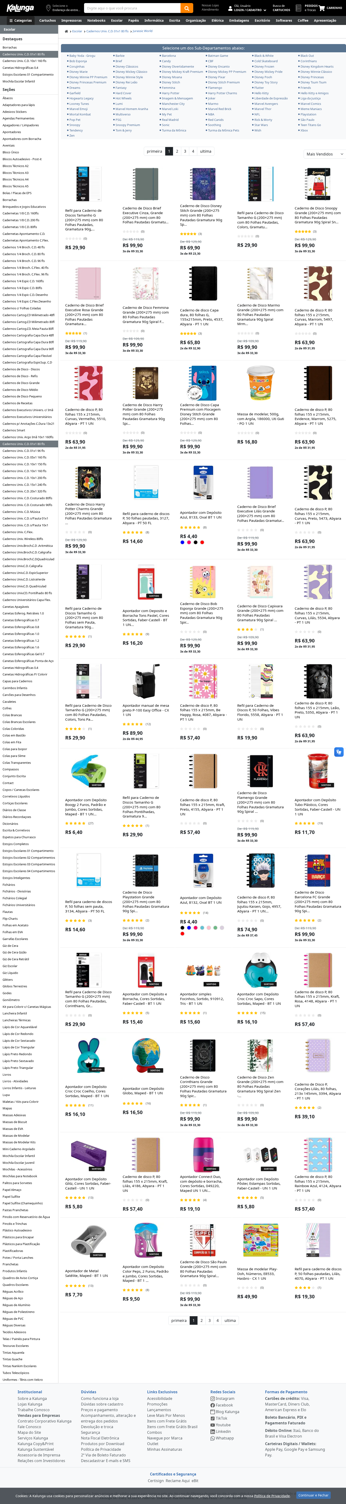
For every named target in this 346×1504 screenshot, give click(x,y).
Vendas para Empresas (39, 1415)
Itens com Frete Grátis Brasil (172, 1426)
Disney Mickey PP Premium (227, 71)
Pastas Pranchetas (15, 1210)
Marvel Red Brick (219, 109)
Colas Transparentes (17, 762)
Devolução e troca (97, 1426)
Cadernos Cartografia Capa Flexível (27, 356)
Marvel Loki (170, 109)
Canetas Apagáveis (16, 607)
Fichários (9, 885)
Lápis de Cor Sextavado (19, 1040)
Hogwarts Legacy (81, 98)
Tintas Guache (12, 1359)
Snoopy (74, 125)
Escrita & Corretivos (16, 830)
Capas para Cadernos (17, 681)
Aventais (9, 145)
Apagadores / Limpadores (21, 125)
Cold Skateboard (266, 61)
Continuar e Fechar (313, 1495)
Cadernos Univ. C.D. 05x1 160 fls (24, 457)
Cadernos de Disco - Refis (20, 376)
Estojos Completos (16, 844)
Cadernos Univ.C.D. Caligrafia (22, 566)
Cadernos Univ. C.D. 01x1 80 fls (24, 54)
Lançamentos (159, 1409)
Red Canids (216, 120)
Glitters (8, 979)
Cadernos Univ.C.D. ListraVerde (24, 579)
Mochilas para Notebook (20, 1176)
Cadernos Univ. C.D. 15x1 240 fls (24, 484)
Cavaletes (9, 701)
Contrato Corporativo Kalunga (45, 1421)
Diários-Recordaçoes (17, 817)
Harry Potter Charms (222, 93)
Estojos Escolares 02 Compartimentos (29, 857)
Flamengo (215, 88)
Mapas (7, 1108)
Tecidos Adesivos (14, 1332)
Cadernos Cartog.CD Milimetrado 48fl (29, 315)
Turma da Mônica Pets (223, 130)
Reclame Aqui (178, 1480)
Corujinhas (76, 66)
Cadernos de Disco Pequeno (22, 396)
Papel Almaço (12, 1190)
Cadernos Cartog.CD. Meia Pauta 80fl (28, 329)
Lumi (119, 104)
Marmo (213, 104)
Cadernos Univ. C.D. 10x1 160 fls (24, 61)
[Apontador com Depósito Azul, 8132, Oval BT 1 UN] (203, 870)
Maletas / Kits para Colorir (21, 1101)
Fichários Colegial (15, 898)
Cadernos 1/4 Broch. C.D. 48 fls (24, 247)
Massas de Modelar (16, 1135)
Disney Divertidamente (178, 66)
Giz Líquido (10, 973)
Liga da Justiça (311, 98)
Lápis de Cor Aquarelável (20, 1027)
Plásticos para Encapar (18, 1237)
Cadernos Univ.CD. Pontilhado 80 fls (27, 593)
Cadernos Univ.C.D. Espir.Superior (25, 573)
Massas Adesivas (14, 1115)
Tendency (76, 130)
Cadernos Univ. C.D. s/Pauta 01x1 (25, 518)
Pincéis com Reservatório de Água (26, 1217)
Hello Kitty (261, 93)
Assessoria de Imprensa (39, 1455)
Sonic (165, 125)
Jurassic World (143, 31)
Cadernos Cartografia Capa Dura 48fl (28, 335)
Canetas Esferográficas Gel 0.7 (23, 654)
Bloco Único (11, 152)
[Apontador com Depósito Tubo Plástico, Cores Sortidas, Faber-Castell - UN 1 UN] (318, 771)
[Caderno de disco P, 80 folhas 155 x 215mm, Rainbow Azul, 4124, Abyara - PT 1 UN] (318, 1155)
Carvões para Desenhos (19, 695)
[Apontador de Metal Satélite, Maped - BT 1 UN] (88, 1240)
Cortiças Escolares (15, 803)
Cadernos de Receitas (17, 403)
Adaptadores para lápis (19, 105)
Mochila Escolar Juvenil (18, 1163)
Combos (154, 1432)
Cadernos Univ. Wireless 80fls (23, 539)
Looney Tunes (79, 104)
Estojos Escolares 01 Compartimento (28, 74)
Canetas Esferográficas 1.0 (21, 634)
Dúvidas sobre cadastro (102, 1404)
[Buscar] (187, 8)
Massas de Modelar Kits (19, 1142)
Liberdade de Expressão (271, 98)
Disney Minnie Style (129, 77)
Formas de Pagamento (286, 1391)
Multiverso (123, 114)
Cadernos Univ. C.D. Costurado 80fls (27, 498)
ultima (205, 151)
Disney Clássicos (127, 66)
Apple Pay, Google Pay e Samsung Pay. (295, 1449)
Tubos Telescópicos (16, 1373)
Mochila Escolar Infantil (19, 81)
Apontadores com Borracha (22, 139)
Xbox (304, 130)
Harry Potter (170, 93)
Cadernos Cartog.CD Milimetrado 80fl (29, 322)
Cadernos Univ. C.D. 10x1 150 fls (24, 464)
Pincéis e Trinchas (15, 1224)
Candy (166, 61)
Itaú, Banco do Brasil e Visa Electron (292, 1433)
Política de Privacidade (101, 1449)
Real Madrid (170, 120)
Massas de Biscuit (15, 1122)
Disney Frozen (264, 66)
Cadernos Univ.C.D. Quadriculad (24, 586)
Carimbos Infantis (15, 688)
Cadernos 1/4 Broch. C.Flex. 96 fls (25, 274)
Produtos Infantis (15, 1271)
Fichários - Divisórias (17, 891)
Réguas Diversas (14, 1325)
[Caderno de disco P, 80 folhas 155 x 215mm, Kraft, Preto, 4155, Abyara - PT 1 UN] (203, 771)
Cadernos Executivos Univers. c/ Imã (28, 410)
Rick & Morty (263, 120)
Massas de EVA (13, 1129)
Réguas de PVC (13, 1318)
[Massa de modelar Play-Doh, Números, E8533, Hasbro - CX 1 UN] (260, 1240)
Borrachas (10, 47)
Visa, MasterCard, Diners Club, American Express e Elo (287, 1404)
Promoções (157, 1404)
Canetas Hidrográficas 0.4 (20, 67)
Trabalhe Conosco (34, 1409)
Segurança (90, 1432)
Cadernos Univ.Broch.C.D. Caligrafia (27, 552)
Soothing (214, 125)
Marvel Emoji (78, 109)
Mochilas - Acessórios (17, 1169)
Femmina (168, 88)
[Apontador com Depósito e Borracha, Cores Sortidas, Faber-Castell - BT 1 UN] (146, 970)
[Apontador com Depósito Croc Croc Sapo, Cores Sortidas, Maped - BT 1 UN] (260, 970)
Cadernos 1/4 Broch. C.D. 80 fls (24, 254)
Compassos (11, 769)
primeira (154, 151)
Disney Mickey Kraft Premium (182, 71)
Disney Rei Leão (126, 82)
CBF (210, 61)
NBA (211, 114)
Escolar (77, 31)
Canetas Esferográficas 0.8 (21, 627)
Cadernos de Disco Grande (21, 383)
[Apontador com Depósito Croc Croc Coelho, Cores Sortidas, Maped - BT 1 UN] (88, 1055)
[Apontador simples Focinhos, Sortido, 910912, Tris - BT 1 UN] (203, 970)
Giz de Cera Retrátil (16, 959)
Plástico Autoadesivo (17, 1230)
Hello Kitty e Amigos (315, 93)
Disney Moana (172, 77)
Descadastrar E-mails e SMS (105, 1460)
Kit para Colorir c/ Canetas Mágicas (27, 1007)
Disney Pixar (216, 77)
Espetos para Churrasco (19, 837)
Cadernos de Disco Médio (20, 390)
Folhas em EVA (13, 932)
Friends (306, 88)
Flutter (259, 88)
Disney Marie (78, 71)
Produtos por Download (102, 1443)
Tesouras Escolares (16, 1346)
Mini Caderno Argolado (19, 1149)
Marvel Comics (311, 104)
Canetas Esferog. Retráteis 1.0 (23, 613)
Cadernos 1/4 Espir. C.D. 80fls (22, 288)
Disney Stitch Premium (224, 82)
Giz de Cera (10, 946)
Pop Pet (74, 120)
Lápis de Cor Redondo (18, 1034)
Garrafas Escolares (15, 939)
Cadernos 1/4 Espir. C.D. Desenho (25, 295)
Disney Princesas (312, 77)
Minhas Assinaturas (164, 1449)
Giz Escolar (10, 966)
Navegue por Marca (164, 1438)
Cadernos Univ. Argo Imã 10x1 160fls (28, 437)
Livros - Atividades (15, 1081)
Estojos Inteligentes (16, 878)
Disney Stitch (171, 82)
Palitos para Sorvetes (17, 1183)
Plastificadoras (13, 1251)
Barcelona (169, 55)
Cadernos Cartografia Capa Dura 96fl (28, 349)
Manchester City (173, 104)
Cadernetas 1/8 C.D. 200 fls (21, 220)
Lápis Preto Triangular (18, 1068)
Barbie (120, 55)
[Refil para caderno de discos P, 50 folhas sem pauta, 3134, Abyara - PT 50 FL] (88, 870)
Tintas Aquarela (13, 1352)
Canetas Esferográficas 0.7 (21, 620)
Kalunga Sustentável (36, 1449)
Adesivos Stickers (15, 112)
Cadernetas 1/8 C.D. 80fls (20, 227)
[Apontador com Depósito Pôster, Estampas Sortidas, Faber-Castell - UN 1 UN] (260, 1155)
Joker (211, 98)
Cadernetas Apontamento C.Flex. (26, 240)
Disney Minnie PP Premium (88, 77)
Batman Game (218, 55)
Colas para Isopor (15, 749)
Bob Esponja (78, 61)
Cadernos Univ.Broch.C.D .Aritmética (28, 546)
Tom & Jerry (124, 130)
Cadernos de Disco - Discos (21, 369)
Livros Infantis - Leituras (19, 1088)
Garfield (74, 93)
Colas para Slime (14, 756)
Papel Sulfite (11, 1196)
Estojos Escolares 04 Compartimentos (29, 871)
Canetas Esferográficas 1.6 (21, 647)
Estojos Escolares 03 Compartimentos (29, 864)
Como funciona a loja (100, 1398)
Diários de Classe (14, 810)
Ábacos (8, 98)
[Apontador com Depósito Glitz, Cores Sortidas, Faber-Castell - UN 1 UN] (88, 1155)
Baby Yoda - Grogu (82, 55)
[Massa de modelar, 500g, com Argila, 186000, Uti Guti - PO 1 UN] (260, 383)
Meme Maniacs (311, 109)
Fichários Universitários (19, 905)
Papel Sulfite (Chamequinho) (23, 1203)
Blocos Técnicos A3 (15, 173)
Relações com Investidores (41, 1460)
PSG (118, 120)
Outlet (152, 1443)
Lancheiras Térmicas (17, 1020)
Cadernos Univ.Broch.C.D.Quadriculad (28, 559)
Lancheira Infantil (15, 1013)
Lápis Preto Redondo (17, 1054)
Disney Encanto (219, 66)
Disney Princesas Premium (87, 82)
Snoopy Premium (128, 125)
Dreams (74, 88)
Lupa (6, 1095)
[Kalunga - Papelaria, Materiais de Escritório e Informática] (20, 8)
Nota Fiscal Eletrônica (100, 1438)
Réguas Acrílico (13, 1291)
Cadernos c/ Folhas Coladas (22, 308)
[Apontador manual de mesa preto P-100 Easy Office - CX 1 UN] (146, 681)
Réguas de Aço (13, 1298)
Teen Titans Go (311, 125)
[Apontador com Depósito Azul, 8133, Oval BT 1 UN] (203, 482)
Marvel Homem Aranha (132, 109)
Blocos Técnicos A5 (15, 186)
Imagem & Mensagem (177, 98)
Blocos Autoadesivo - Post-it (22, 159)
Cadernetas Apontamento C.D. (24, 234)
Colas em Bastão (14, 735)
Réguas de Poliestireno (19, 1312)
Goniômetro (11, 1000)
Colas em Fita (12, 742)
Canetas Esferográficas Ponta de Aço (28, 661)
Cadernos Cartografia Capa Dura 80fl (28, 342)
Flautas (8, 912)
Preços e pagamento (99, 1409)
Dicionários (10, 823)
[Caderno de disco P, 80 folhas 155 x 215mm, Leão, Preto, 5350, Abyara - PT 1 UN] (318, 681)
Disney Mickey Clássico (131, 71)
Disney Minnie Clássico (316, 71)
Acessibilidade (159, 1398)
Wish (257, 130)
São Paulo (307, 120)
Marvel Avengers (266, 104)
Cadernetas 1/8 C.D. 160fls (21, 213)
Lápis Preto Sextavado (18, 1061)
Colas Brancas (12, 715)
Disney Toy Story (266, 82)
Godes (7, 993)
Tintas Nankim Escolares (19, 1366)
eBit (195, 1480)
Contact (8, 783)
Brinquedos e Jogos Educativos (24, 206)
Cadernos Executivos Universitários (27, 417)
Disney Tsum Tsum (313, 82)
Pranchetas (10, 1264)
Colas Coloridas (13, 729)
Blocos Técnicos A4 (15, 179)
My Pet (167, 114)
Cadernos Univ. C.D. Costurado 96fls (27, 505)
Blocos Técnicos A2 (15, 166)
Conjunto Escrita (14, 776)
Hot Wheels (124, 98)
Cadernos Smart (14, 430)
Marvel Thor (262, 109)
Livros (7, 1074)
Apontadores (12, 132)
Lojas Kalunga (30, 1404)
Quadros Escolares (15, 1285)
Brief (119, 61)
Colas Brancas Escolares (19, 722)
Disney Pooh (263, 77)
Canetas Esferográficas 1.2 (21, 640)
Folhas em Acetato (15, 925)
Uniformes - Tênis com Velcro (23, 1379)
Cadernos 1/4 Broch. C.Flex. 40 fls (25, 268)
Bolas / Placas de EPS (17, 193)
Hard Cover (123, 93)
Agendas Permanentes (18, 118)
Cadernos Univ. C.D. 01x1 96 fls (24, 451)
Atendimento (210, 10)
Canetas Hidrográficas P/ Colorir (25, 674)
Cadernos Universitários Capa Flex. (27, 600)
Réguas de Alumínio (16, 1305)
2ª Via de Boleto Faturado (103, 1455)
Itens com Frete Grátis (167, 1421)
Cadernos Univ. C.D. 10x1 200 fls (24, 478)
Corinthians (309, 61)
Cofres (7, 708)
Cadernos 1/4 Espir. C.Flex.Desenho (27, 301)
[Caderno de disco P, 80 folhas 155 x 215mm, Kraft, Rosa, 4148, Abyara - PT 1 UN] (318, 970)
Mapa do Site (29, 1432)
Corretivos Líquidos (16, 796)
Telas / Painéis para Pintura (21, 1339)
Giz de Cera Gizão (15, 952)
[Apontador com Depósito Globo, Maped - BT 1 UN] (146, 1055)
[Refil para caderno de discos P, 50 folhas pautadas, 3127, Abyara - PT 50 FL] (146, 482)
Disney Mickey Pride (268, 71)
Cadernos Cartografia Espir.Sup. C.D (27, 362)
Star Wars (261, 125)
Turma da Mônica (174, 130)
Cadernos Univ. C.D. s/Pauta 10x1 (25, 525)
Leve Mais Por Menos (166, 1415)
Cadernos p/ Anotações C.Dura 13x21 (28, 423)
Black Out (307, 55)
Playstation (308, 114)
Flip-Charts (10, 918)
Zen (72, 135)
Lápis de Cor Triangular (19, 1047)
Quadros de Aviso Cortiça (20, 1278)
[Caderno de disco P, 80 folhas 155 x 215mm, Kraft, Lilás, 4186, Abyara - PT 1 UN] (146, 1155)
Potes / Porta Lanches (18, 1257)
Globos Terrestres (15, 986)
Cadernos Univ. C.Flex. (18, 532)
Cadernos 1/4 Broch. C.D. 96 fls (24, 261)
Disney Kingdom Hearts (317, 66)
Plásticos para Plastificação (21, 1244)
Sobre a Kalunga (32, 1398)
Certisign (156, 1480)
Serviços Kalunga (33, 1438)
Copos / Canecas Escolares (21, 790)
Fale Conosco (29, 1426)
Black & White (264, 55)
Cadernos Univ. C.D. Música (21, 512)
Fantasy (121, 88)
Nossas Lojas (210, 5)
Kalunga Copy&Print (36, 1443)
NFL (257, 114)
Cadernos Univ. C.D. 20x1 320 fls (24, 491)
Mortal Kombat (80, 114)
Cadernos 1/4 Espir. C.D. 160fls (23, 281)
